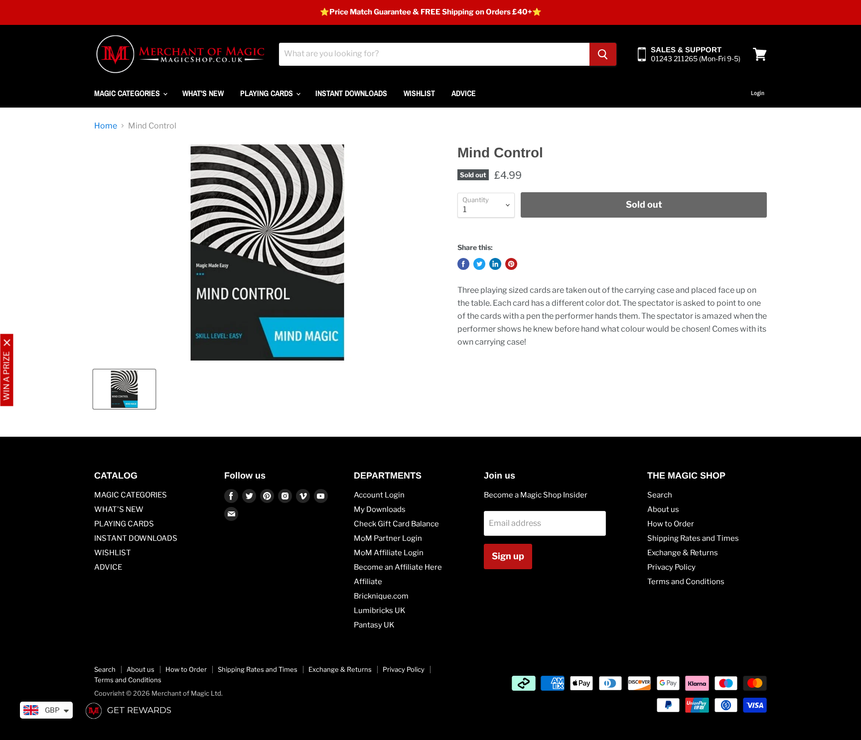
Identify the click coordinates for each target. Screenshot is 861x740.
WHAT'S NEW (203, 93)
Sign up (508, 556)
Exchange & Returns (682, 552)
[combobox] (434, 54)
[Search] (602, 54)
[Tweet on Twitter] (479, 264)
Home (105, 126)
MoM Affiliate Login (389, 552)
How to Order (670, 523)
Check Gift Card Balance (396, 523)
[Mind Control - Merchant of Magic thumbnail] (124, 389)
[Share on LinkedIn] (495, 264)
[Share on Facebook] (463, 264)
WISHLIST (419, 93)
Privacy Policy (671, 567)
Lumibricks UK (380, 610)
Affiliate (368, 581)
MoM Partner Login (388, 538)
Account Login (379, 495)
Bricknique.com (381, 596)
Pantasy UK (374, 624)
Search (659, 495)
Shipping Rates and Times (693, 538)
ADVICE (463, 93)
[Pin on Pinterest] (511, 264)
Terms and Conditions (685, 581)
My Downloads (380, 509)
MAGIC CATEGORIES (128, 93)
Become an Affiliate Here (398, 567)
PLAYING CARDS (267, 93)
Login (757, 93)
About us (663, 509)
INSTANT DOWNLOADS (351, 93)
